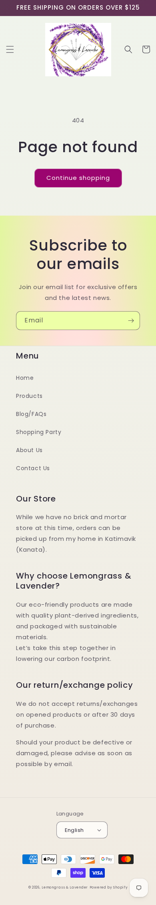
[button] (10, 49)
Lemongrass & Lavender (65, 887)
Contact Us (33, 468)
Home (25, 378)
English (74, 830)
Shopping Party (38, 432)
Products (29, 396)
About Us (29, 450)
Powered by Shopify (109, 887)
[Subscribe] (131, 320)
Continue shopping (78, 177)
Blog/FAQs (31, 414)
